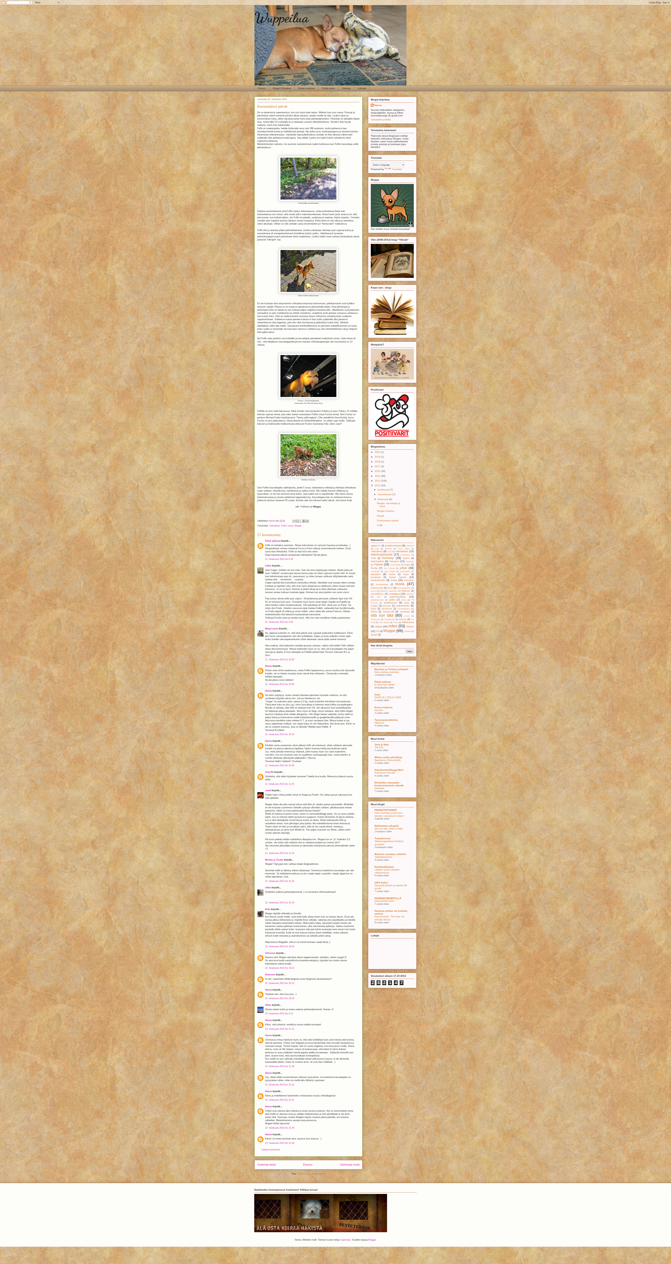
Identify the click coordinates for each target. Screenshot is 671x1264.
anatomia (410, 546)
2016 (378, 471)
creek (268, 790)
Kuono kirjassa (383, 707)
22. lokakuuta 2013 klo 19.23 (279, 983)
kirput (406, 574)
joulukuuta (384, 489)
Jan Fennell (389, 568)
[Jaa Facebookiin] (304, 521)
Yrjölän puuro (328, 88)
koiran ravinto (397, 577)
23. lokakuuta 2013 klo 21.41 (279, 1084)
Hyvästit (378, 710)
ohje (378, 597)
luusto (373, 591)
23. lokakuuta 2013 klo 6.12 (279, 1013)
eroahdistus (405, 555)
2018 (378, 461)
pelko (392, 599)
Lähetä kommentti (271, 1149)
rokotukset (386, 609)
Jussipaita (375, 571)
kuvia (290, 525)
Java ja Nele (381, 744)
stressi (407, 616)
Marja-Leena (271, 628)
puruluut (387, 606)
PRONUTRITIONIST (385, 810)
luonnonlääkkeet (404, 588)
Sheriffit (269, 772)
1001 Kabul (381, 882)
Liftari (268, 565)
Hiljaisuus (379, 722)
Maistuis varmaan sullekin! (390, 854)
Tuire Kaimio (384, 622)
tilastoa (402, 619)
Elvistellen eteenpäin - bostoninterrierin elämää (389, 784)
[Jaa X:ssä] (300, 521)
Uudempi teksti (266, 1164)
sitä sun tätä (382, 615)
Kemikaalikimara (384, 866)
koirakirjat (376, 577)
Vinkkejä (346, 88)
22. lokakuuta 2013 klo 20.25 (279, 998)
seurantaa (405, 612)
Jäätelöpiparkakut (383, 857)
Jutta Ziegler (389, 571)
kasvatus (376, 574)
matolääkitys (377, 594)
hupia (407, 565)
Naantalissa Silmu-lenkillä (387, 760)
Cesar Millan (403, 549)
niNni (268, 887)
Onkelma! (379, 788)
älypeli (374, 635)
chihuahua (274, 525)
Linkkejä (362, 88)
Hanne (268, 666)
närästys (410, 594)
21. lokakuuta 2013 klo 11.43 (279, 784)
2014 (378, 480)
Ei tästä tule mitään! (384, 684)
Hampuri (394, 561)
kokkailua (409, 580)
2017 (378, 466)
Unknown (270, 953)
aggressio (376, 545)
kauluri (392, 574)
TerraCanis (375, 619)
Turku (395, 622)
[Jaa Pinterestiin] (307, 521)
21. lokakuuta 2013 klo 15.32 (279, 881)
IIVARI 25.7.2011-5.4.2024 (387, 697)
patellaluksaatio (377, 600)
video (392, 626)
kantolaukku (405, 571)
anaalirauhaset (393, 545)
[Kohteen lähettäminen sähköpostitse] (294, 521)
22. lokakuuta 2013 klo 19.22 (279, 968)
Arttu (267, 909)
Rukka (374, 612)
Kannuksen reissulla (384, 772)
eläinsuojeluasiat (381, 554)
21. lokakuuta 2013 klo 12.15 (279, 853)
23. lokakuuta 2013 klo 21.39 (279, 1066)
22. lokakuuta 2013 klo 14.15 (279, 902)
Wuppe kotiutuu (385, 511)
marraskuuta (385, 494)
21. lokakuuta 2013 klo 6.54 (279, 622)
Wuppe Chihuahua (282, 88)
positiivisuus (390, 602)
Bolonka (388, 549)
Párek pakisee (272, 541)
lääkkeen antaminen (388, 591)
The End (378, 747)
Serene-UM (388, 612)
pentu (403, 600)
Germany (388, 558)
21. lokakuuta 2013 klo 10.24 (279, 734)
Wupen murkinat (306, 88)
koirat (394, 580)
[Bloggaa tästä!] (297, 521)
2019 (378, 456)
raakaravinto (402, 605)
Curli (389, 551)
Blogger (372, 1239)
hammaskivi (377, 561)
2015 (378, 476)
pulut (406, 603)
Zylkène (407, 631)
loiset (390, 588)
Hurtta (374, 568)
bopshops (346, 1239)
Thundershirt (389, 619)
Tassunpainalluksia (386, 719)
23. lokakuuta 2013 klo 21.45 (279, 1127)
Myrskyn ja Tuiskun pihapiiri (391, 669)
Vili (377, 631)
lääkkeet (406, 591)
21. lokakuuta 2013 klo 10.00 (279, 659)
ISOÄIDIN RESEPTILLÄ (387, 898)
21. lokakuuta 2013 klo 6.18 (279, 559)
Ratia (373, 609)
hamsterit (410, 561)
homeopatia (395, 565)
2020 (378, 452)
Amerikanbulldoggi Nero (388, 769)
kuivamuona (382, 584)
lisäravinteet (377, 588)
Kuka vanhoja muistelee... (387, 672)
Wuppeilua (281, 17)
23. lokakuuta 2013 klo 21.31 (279, 1029)
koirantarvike (378, 580)
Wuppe (297, 525)
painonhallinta (397, 596)
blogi (377, 549)
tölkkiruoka (408, 622)
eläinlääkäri (402, 551)
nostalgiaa (394, 593)
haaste (406, 558)
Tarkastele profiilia (381, 119)
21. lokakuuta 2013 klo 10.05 (279, 684)
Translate (397, 169)
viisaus (410, 626)
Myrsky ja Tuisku (274, 859)
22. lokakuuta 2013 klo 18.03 (279, 946)
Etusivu (262, 88)
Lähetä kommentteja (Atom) (312, 1173)
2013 (378, 485)
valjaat (378, 626)
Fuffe (283, 525)
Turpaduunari (382, 838)
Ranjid (380, 515)
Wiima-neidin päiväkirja (388, 757)
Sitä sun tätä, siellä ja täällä (388, 828)
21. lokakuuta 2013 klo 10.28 (279, 765)
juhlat (403, 568)
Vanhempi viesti (350, 1164)
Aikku (268, 1005)
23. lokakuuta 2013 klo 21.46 (279, 1143)
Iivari (377, 694)
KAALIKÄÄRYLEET (384, 901)
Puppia (374, 606)
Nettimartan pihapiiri (386, 825)
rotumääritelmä (404, 609)
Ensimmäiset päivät (387, 520)
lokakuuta (383, 499)
